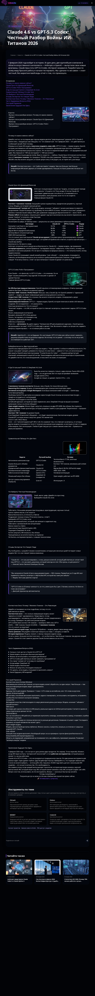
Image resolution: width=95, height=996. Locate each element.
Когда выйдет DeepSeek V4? (20, 663)
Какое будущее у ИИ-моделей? (21, 672)
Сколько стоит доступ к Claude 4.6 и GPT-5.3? (26, 652)
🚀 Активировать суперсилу (47, 778)
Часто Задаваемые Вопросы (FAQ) (18, 101)
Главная (13, 55)
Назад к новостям (16, 21)
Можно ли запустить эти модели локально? (26, 668)
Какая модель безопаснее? (20, 665)
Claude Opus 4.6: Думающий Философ (19, 85)
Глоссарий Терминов (13, 103)
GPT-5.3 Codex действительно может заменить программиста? (33, 659)
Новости (20, 55)
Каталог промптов (14, 828)
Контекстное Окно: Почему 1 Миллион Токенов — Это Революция (30, 99)
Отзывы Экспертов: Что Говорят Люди (20, 97)
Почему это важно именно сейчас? (19, 83)
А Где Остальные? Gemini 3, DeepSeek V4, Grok (23, 90)
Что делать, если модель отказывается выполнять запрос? (31, 670)
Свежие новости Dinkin (28, 828)
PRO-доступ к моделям (44, 828)
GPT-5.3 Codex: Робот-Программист (19, 88)
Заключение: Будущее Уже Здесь (18, 106)
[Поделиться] (87, 840)
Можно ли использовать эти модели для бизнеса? (28, 657)
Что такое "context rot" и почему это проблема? (27, 661)
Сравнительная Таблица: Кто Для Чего (20, 92)
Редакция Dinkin (28, 26)
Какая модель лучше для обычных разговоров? (27, 654)
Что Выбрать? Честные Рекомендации (20, 94)
